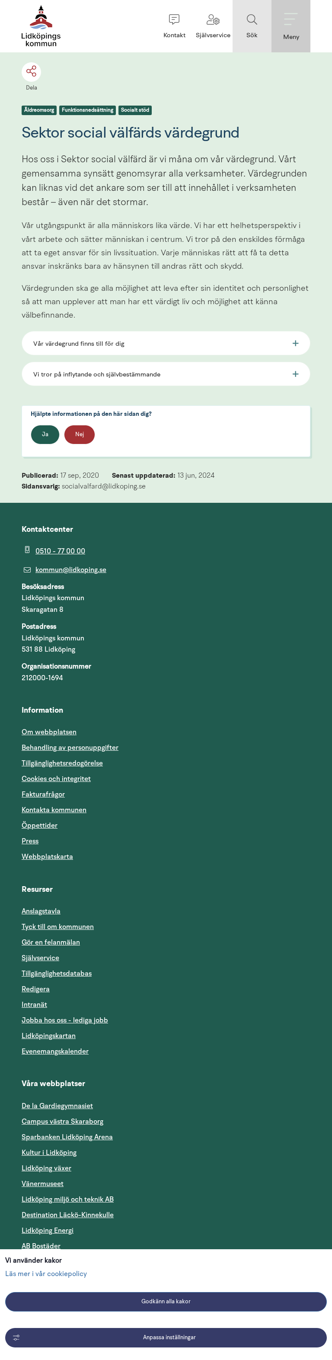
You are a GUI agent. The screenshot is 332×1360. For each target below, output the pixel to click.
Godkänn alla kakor (166, 1302)
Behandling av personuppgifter (70, 747)
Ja (45, 434)
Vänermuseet (43, 1184)
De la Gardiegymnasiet (57, 1106)
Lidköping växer (46, 1168)
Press (30, 841)
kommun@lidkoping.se (70, 570)
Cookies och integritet (56, 779)
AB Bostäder (82, 1246)
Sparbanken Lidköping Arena (67, 1137)
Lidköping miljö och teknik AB (68, 1199)
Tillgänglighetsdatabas (98, 973)
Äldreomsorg (39, 110)
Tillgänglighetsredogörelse (62, 763)
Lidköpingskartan (90, 1036)
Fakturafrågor (43, 794)
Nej (79, 434)
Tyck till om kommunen (99, 927)
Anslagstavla (41, 911)
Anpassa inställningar (169, 1338)
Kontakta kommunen (54, 810)
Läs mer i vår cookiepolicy (46, 1274)
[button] (174, 26)
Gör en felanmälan (51, 942)
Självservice (82, 958)
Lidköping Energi (89, 1230)
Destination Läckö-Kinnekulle (109, 1215)
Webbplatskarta (47, 857)
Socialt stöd (135, 110)
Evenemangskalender (96, 1051)
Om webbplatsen (49, 732)
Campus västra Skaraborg (62, 1121)
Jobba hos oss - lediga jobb (65, 1020)
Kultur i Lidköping (49, 1152)
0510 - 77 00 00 (60, 551)
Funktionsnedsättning (87, 110)
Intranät (76, 1005)
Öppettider (39, 825)
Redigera (36, 989)
